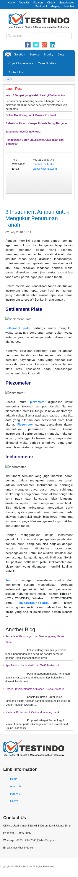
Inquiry (48, 54)
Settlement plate (17, 328)
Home (11, 2)
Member (69, 6)
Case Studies (47, 63)
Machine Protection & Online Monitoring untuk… (33, 712)
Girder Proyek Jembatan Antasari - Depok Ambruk (34, 689)
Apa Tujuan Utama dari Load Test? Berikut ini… (33, 665)
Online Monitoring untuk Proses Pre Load (31, 115)
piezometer (38, 402)
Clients (51, 2)
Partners (38, 2)
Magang (55, 6)
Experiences (66, 2)
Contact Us (15, 72)
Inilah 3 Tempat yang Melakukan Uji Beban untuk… (37, 95)
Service (34, 54)
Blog (61, 54)
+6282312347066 (43, 164)
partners (15, 793)
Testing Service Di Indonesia (23, 131)
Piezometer (25, 424)
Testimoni (41, 6)
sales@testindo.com (45, 168)
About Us (24, 2)
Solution (19, 54)
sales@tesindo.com (34, 602)
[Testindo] (39, 19)
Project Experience (20, 63)
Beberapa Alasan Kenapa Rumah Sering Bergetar (36, 123)
